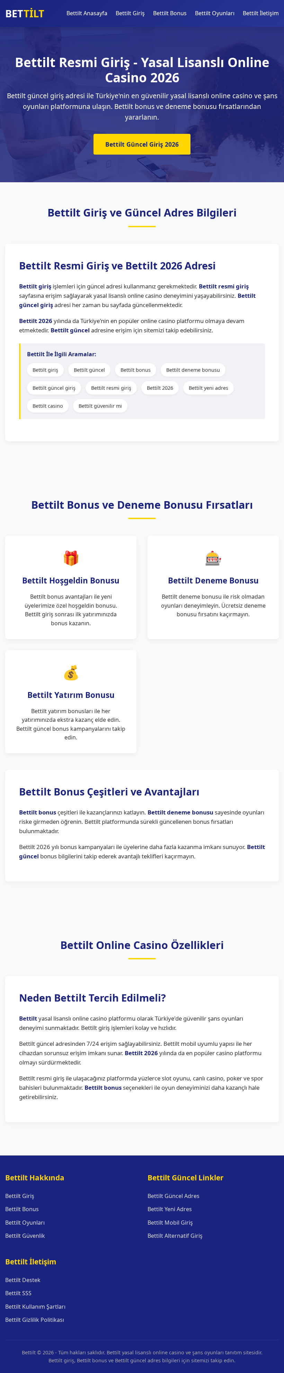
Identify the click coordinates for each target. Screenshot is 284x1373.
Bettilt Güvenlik (25, 1236)
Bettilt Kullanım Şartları (35, 1306)
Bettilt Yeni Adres (170, 1209)
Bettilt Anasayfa (86, 13)
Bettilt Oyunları (214, 13)
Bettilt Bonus (170, 13)
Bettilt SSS (18, 1293)
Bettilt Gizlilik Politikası (34, 1320)
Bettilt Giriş (130, 13)
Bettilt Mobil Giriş (170, 1222)
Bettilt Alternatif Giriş (175, 1236)
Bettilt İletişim (261, 13)
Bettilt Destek (23, 1280)
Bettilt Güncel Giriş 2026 (142, 144)
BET (24, 13)
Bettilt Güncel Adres (173, 1196)
